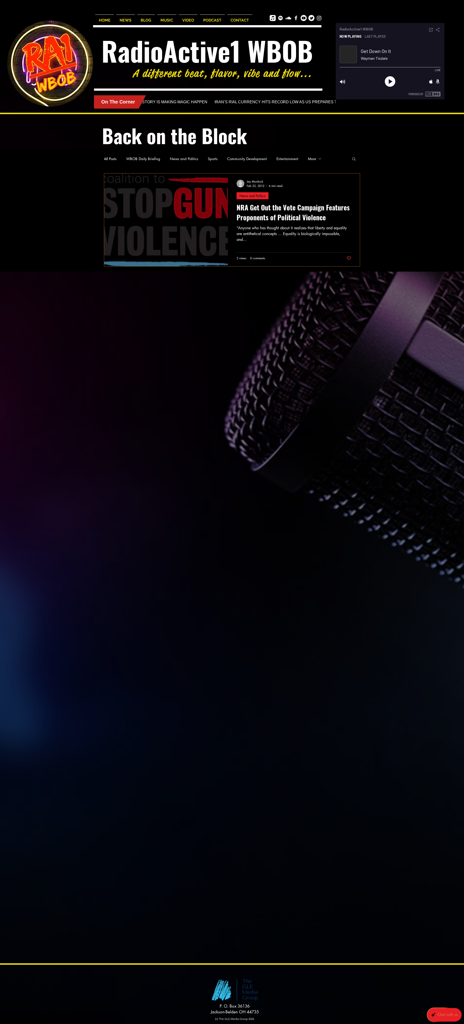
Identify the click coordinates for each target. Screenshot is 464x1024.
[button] (354, 159)
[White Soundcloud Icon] (288, 18)
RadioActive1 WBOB (207, 50)
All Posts (110, 158)
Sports (213, 158)
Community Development (247, 158)
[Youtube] (304, 18)
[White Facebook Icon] (296, 18)
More (312, 158)
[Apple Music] (273, 18)
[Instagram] (319, 18)
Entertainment (287, 158)
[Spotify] (280, 18)
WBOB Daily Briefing (143, 158)
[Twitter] (311, 18)
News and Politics (184, 158)
